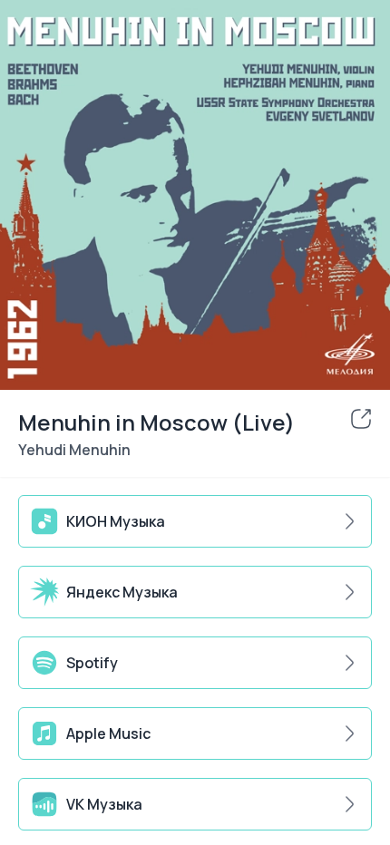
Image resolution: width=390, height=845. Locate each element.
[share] (361, 419)
